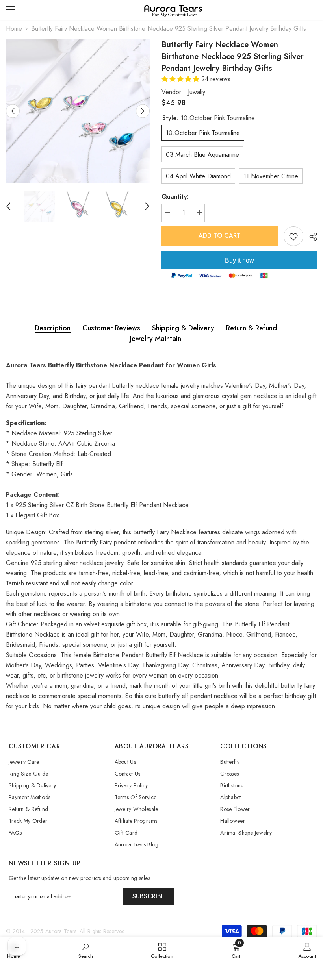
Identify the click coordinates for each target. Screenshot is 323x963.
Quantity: (175, 196)
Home (14, 28)
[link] (86, 950)
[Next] (143, 111)
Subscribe (148, 896)
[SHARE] (310, 236)
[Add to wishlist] (293, 236)
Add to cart (220, 235)
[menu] (10, 10)
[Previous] (13, 111)
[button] (181, 78)
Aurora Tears (60, 931)
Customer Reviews (111, 328)
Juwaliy (196, 91)
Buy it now (239, 260)
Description (53, 328)
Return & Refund (251, 328)
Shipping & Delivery (183, 328)
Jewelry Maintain (155, 338)
